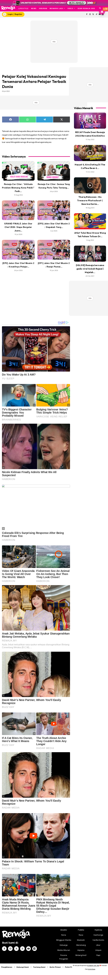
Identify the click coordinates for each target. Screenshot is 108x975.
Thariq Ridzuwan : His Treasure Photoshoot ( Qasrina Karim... (90, 200)
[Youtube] (28, 948)
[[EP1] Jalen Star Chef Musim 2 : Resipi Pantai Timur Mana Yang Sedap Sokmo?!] (53, 249)
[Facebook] (86, 14)
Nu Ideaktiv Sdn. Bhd (93, 965)
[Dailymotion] (34, 948)
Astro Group (91, 969)
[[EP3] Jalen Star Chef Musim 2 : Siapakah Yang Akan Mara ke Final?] (53, 210)
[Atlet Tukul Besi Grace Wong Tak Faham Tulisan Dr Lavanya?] (90, 221)
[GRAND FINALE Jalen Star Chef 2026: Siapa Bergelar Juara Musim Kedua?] (18, 210)
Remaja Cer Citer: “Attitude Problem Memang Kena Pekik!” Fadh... (18, 188)
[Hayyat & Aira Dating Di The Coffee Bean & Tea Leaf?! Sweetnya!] (90, 153)
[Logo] (8, 8)
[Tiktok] (96, 14)
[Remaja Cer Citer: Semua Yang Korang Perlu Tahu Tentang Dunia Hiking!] (53, 171)
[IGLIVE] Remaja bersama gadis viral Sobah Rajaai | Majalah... (90, 269)
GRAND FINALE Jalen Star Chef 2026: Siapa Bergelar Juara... (18, 227)
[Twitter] (93, 14)
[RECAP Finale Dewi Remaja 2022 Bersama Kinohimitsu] (90, 121)
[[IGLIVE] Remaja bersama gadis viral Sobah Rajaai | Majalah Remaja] (90, 254)
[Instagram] (90, 14)
